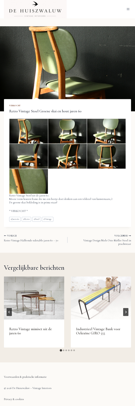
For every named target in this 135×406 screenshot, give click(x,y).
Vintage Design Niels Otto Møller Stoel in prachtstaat (107, 240)
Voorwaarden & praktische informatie (25, 377)
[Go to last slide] (9, 312)
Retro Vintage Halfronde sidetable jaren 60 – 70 (31, 238)
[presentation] (34, 298)
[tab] (61, 350)
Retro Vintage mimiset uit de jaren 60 (30, 331)
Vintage (47, 219)
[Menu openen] (128, 9)
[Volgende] (125, 312)
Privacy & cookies (14, 399)
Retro (26, 219)
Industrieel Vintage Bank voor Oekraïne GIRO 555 (98, 331)
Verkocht (15, 105)
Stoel (36, 219)
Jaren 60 (15, 219)
